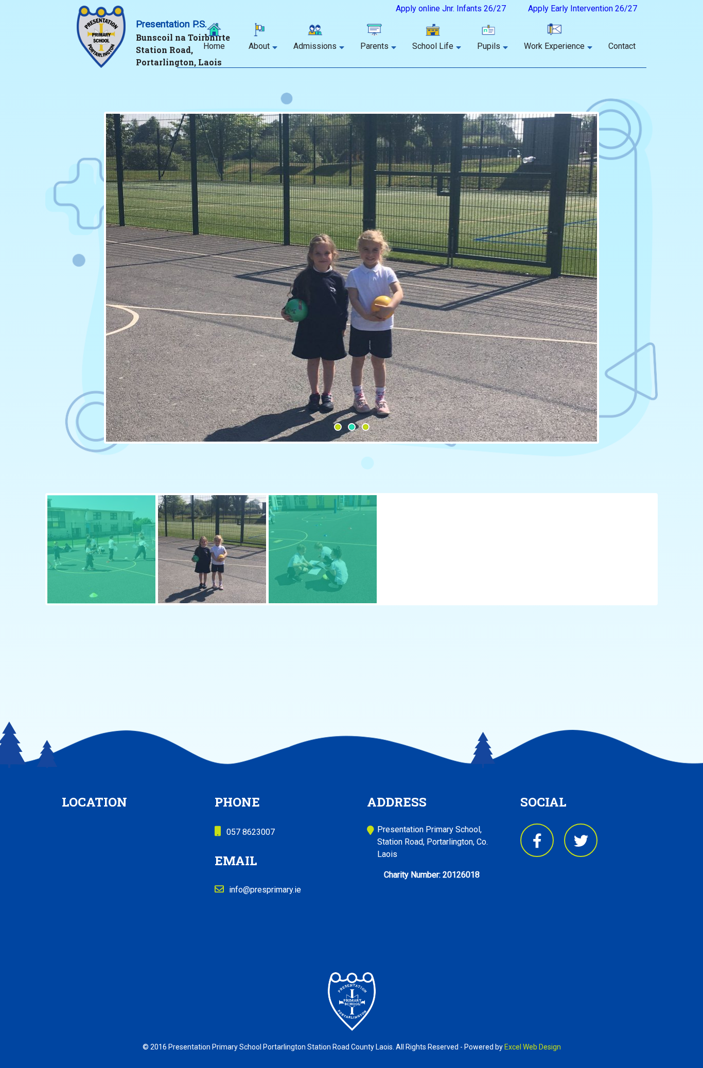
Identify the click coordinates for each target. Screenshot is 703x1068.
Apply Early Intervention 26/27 (582, 8)
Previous (39, 572)
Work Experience (554, 46)
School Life (432, 46)
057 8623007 (250, 832)
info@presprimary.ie (265, 890)
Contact (622, 46)
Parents (374, 46)
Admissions (315, 46)
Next (612, 289)
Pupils (488, 46)
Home (214, 46)
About (259, 46)
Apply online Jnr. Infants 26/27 (451, 8)
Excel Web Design (532, 1047)
